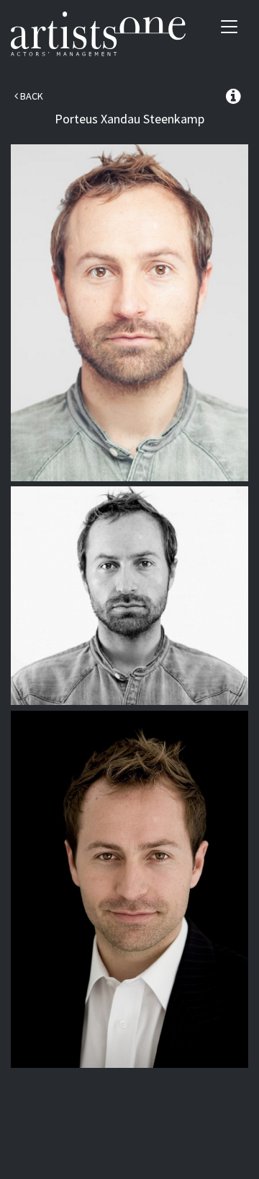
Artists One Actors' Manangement (98, 34)
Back (30, 95)
